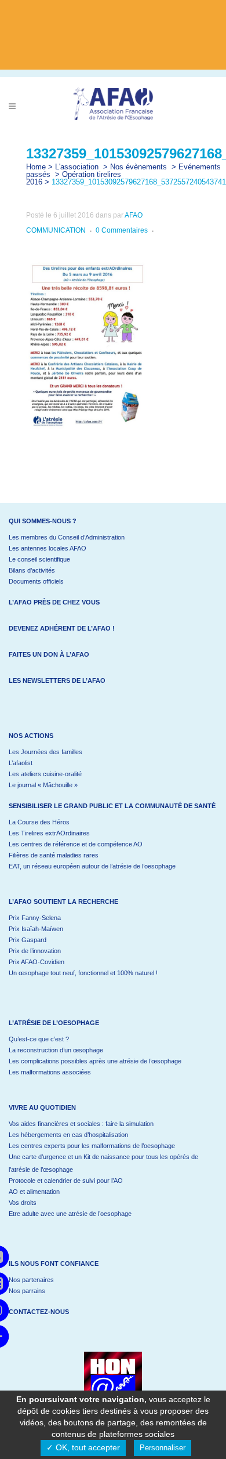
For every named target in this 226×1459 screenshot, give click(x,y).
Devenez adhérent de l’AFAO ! (62, 628)
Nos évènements (138, 166)
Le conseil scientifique (39, 559)
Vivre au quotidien (42, 1107)
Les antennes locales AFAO (47, 548)
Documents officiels (36, 581)
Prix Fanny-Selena (35, 917)
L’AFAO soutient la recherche (63, 901)
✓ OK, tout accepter (83, 1447)
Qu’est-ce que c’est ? (39, 1039)
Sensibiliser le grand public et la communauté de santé (112, 805)
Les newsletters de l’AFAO (57, 680)
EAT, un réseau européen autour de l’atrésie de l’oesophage (92, 866)
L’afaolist (20, 762)
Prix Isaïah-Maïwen (36, 928)
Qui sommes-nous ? (42, 520)
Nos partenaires (31, 1279)
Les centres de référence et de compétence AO (76, 844)
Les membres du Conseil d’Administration (67, 537)
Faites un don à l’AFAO (49, 654)
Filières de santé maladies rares (54, 855)
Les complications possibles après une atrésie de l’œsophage (95, 1061)
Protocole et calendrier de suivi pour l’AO (66, 1180)
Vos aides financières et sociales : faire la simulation (81, 1123)
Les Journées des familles (45, 751)
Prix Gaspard (27, 939)
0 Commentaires (122, 230)
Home (36, 166)
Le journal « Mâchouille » (43, 784)
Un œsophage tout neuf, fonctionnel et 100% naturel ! (83, 972)
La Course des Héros (39, 822)
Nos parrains (27, 1290)
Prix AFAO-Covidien (36, 961)
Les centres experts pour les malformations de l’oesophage (92, 1145)
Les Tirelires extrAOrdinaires (49, 833)
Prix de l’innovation (35, 950)
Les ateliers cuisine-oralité (45, 773)
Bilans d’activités (32, 570)
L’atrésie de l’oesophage (54, 1022)
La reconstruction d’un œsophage (56, 1050)
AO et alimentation (34, 1191)
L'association (77, 166)
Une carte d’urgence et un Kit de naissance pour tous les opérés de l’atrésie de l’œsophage (103, 1163)
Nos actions (31, 735)
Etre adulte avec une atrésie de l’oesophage (70, 1213)
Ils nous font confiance (54, 1263)
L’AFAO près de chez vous (54, 602)
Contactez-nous (39, 1311)
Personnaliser (162, 1447)
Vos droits (23, 1202)
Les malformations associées (50, 1072)
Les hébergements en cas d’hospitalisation (68, 1134)
